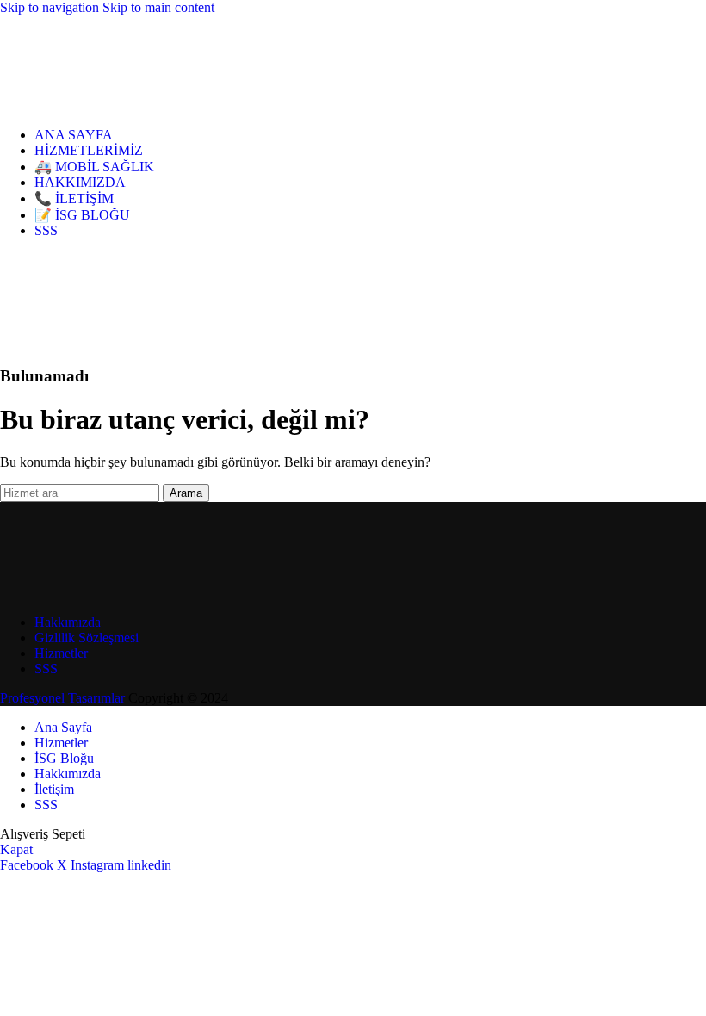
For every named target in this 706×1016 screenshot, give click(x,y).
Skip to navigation (51, 7)
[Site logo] (77, 105)
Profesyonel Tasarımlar (62, 698)
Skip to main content (158, 7)
